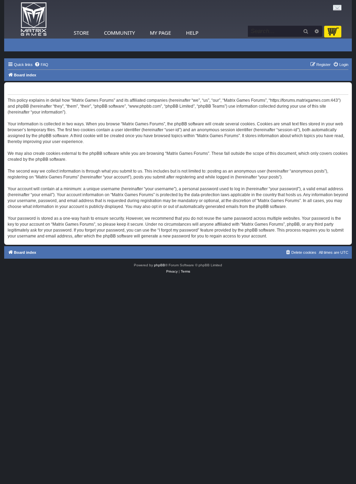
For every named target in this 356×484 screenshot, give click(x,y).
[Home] (34, 19)
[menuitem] (41, 64)
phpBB (159, 265)
